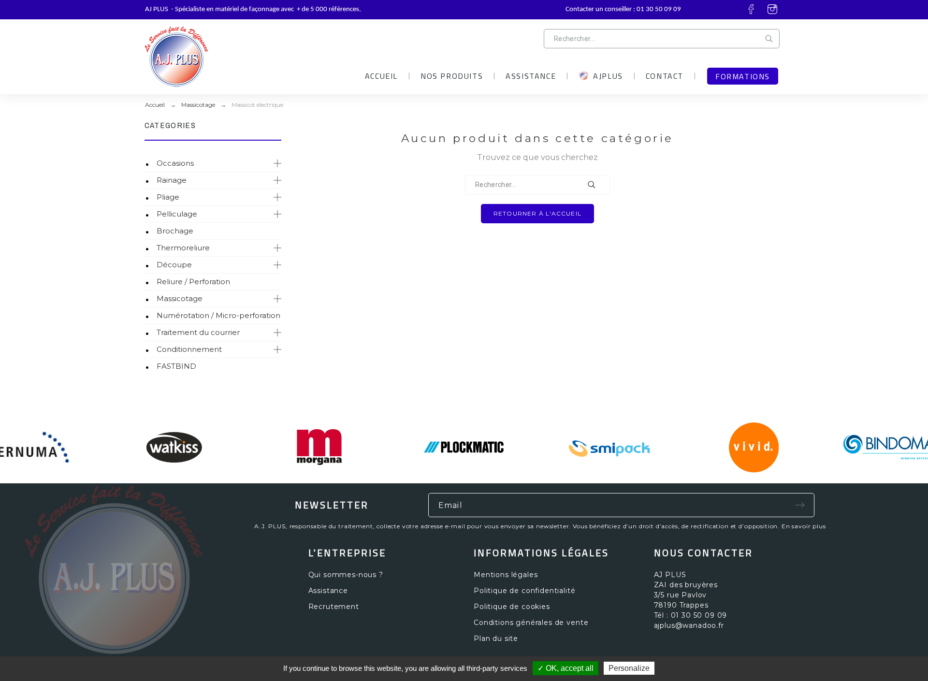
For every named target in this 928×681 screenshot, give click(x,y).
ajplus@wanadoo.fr (689, 625)
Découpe (174, 264)
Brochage (175, 230)
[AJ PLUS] (224, 53)
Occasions (175, 163)
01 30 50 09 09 (659, 9)
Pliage (168, 197)
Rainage (172, 180)
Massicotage (180, 298)
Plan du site (496, 638)
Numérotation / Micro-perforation (218, 315)
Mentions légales (505, 574)
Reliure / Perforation (193, 281)
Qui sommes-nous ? (345, 574)
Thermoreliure (183, 247)
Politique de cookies (512, 606)
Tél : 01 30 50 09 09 (690, 615)
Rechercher (771, 38)
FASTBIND (176, 366)
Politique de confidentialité (525, 590)
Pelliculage (177, 213)
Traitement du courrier (198, 332)
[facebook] (751, 9)
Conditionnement (189, 349)
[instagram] (772, 9)
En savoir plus (804, 526)
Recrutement (333, 606)
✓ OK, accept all (565, 668)
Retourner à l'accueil (537, 213)
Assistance (328, 590)
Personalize (629, 668)
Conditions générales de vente (531, 622)
